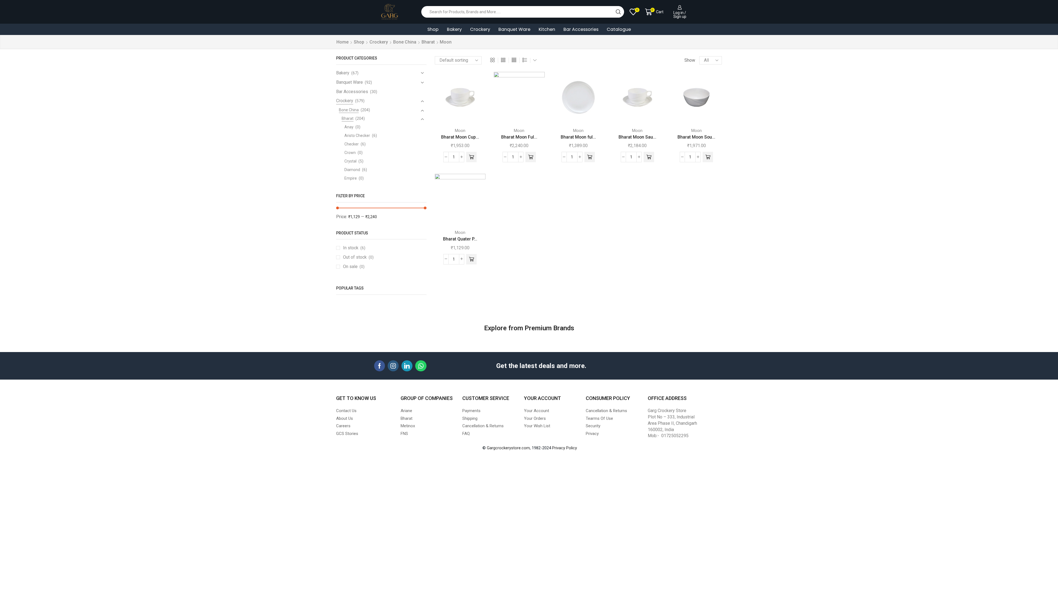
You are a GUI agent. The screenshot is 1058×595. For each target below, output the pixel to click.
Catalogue (619, 29)
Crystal (350, 161)
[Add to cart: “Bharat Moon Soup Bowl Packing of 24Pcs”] (708, 157)
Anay (348, 127)
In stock (354, 247)
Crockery (480, 29)
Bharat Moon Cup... (460, 137)
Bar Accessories (580, 29)
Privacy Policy (564, 447)
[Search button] (618, 12)
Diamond (352, 169)
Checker (351, 144)
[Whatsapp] (421, 365)
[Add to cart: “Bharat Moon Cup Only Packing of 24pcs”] (471, 157)
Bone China (404, 42)
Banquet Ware (514, 29)
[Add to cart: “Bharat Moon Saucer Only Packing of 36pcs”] (649, 157)
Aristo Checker (357, 135)
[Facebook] (379, 365)
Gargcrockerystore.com (508, 447)
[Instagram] (393, 365)
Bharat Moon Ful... (519, 137)
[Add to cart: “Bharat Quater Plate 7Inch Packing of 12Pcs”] (471, 259)
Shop (433, 29)
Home (342, 42)
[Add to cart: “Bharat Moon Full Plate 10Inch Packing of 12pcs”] (530, 157)
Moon (460, 130)
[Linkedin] (406, 365)
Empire (350, 178)
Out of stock (358, 257)
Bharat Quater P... (460, 239)
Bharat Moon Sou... (696, 137)
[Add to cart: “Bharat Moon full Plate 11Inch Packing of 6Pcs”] (589, 157)
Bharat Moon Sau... (637, 137)
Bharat (428, 42)
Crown (350, 152)
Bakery (454, 29)
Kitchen (547, 29)
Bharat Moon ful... (578, 137)
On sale (354, 266)
